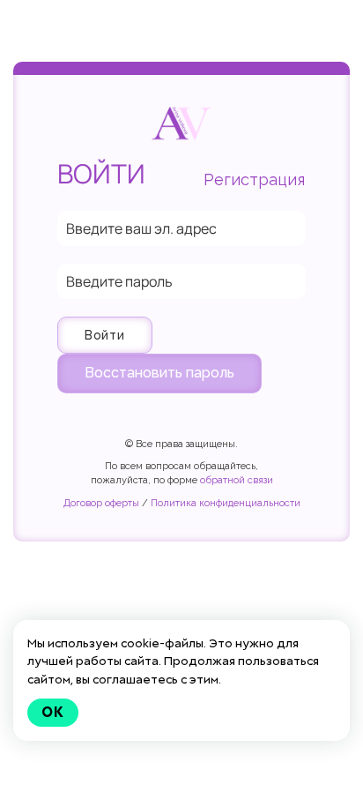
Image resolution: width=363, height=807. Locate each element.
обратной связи (236, 480)
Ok (52, 712)
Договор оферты (101, 503)
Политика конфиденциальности (225, 503)
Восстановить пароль (159, 372)
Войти (105, 335)
